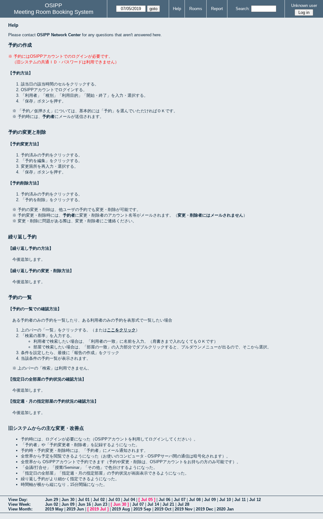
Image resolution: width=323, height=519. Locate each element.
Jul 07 (179, 499)
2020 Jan (225, 509)
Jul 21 (168, 504)
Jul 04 (129, 499)
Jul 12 (255, 499)
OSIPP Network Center (59, 34)
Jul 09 (210, 499)
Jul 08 (195, 499)
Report (217, 8)
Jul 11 (240, 499)
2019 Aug (121, 509)
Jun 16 (84, 504)
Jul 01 (84, 499)
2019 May (54, 509)
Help (177, 8)
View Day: (17, 499)
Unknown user (304, 5)
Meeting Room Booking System (53, 12)
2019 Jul (98, 509)
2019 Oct (163, 509)
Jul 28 (183, 504)
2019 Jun (75, 509)
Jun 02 (51, 504)
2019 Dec (204, 509)
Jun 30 (68, 499)
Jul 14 (153, 504)
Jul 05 (147, 499)
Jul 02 (99, 499)
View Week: (19, 504)
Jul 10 (225, 499)
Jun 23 (100, 504)
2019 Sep (142, 509)
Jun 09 (68, 504)
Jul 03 (114, 499)
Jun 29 (51, 499)
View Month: (20, 509)
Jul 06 (164, 499)
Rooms (195, 8)
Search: (243, 8)
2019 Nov (183, 509)
